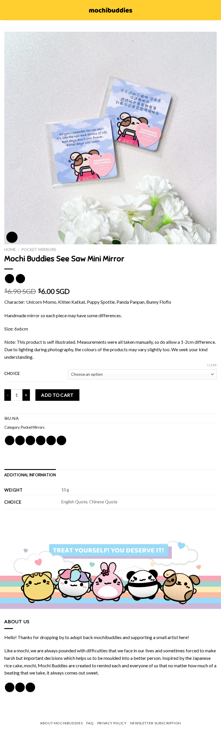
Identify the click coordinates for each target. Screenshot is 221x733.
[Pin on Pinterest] (51, 440)
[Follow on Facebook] (9, 687)
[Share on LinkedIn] (61, 440)
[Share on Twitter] (30, 440)
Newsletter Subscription (155, 723)
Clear (212, 365)
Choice (12, 374)
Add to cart (57, 395)
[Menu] (7, 10)
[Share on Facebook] (20, 440)
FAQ (90, 723)
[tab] (30, 475)
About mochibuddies (61, 723)
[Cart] (214, 10)
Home (10, 249)
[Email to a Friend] (40, 440)
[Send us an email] (30, 687)
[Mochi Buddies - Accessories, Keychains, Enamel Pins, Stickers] (110, 10)
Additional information (30, 475)
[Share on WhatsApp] (9, 440)
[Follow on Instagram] (20, 687)
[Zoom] (12, 237)
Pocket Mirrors (38, 249)
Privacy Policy (112, 723)
